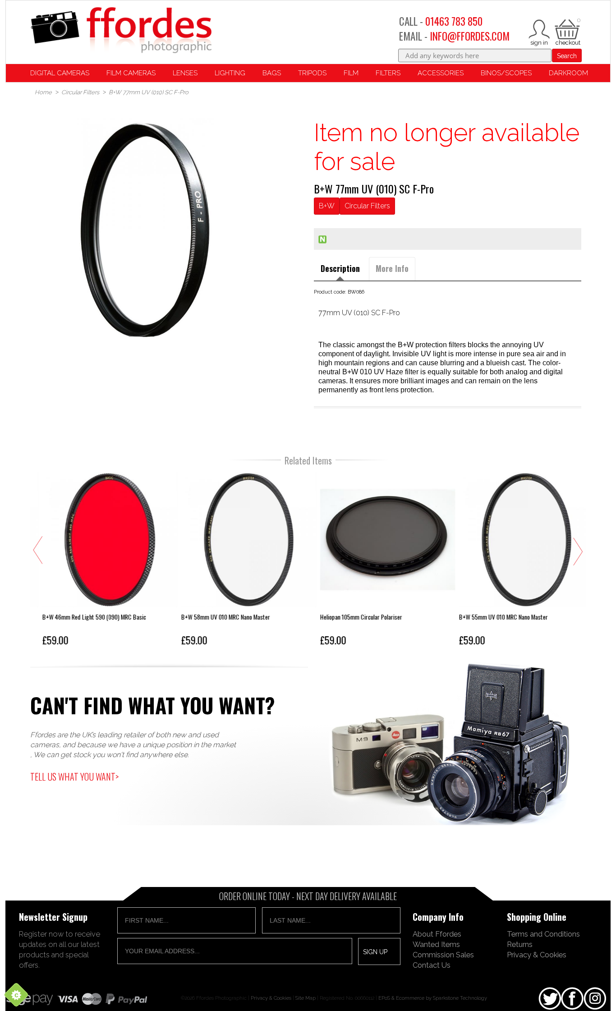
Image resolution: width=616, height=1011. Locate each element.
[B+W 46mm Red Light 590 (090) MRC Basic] (97, 561)
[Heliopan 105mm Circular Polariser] (375, 561)
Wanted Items (436, 944)
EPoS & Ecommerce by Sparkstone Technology (432, 998)
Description (340, 268)
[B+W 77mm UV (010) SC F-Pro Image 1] (145, 228)
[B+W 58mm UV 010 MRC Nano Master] (236, 561)
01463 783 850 (454, 21)
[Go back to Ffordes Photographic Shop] (120, 30)
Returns (520, 944)
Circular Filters (367, 206)
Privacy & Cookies (536, 954)
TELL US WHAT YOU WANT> (74, 776)
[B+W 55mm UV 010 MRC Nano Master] (514, 561)
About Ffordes (437, 933)
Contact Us (432, 965)
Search (567, 56)
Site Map (305, 998)
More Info (392, 268)
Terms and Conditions (543, 933)
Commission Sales (443, 954)
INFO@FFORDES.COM (470, 36)
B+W (327, 206)
